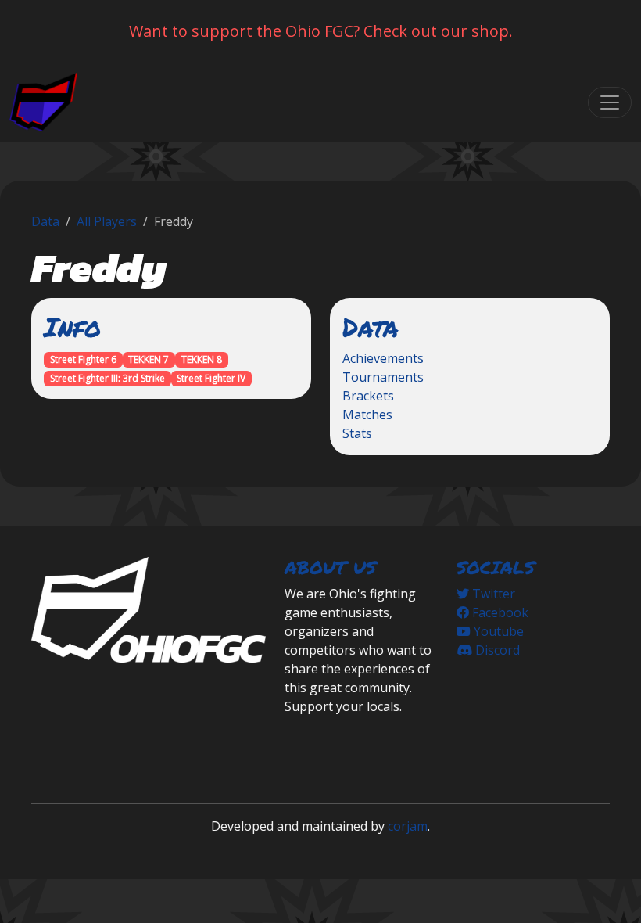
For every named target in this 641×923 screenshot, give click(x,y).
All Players (107, 221)
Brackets (368, 395)
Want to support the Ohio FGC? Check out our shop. (321, 30)
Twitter (492, 593)
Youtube (497, 631)
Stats (357, 433)
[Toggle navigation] (610, 102)
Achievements (383, 358)
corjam (408, 826)
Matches (367, 414)
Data (45, 221)
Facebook (498, 612)
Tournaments (383, 377)
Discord (496, 650)
